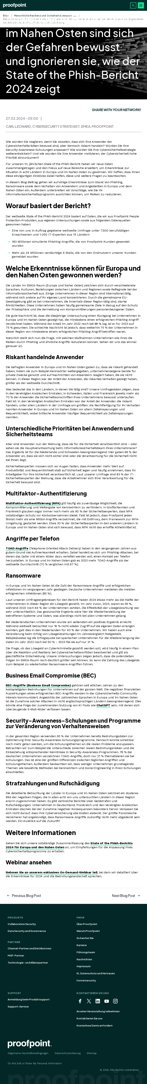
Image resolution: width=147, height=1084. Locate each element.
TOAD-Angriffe (17, 548)
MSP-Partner (16, 955)
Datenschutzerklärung (68, 1053)
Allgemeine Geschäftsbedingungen (28, 1053)
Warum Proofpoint (88, 930)
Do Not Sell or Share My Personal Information (35, 1063)
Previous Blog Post (26, 895)
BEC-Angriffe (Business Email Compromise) (38, 685)
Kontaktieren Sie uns (89, 1018)
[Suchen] (133, 5)
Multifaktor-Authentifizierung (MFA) (33, 503)
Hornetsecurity (86, 980)
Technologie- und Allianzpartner (28, 962)
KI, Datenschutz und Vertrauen (96, 973)
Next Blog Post (123, 895)
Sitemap (92, 1053)
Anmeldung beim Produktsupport (29, 999)
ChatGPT (103, 705)
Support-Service (18, 1006)
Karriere (82, 945)
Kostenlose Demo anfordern (95, 1025)
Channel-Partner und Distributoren (29, 948)
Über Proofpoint (87, 924)
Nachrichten (84, 959)
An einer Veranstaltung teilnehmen (98, 1011)
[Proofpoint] (15, 5)
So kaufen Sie (85, 938)
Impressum (84, 966)
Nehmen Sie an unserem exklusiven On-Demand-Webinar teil (51, 872)
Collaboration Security (22, 924)
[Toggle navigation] (141, 5)
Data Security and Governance (27, 930)
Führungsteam (86, 952)
